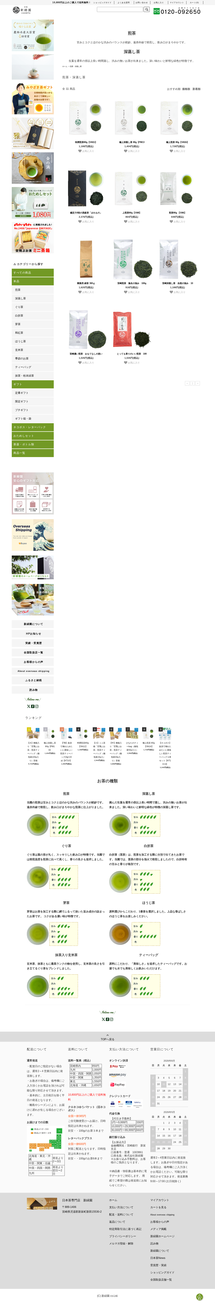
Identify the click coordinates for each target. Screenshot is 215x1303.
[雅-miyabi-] (33, 133)
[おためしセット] (33, 203)
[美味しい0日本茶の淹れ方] (33, 599)
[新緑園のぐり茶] (52, 877)
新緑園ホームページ (162, 1236)
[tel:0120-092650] (177, 11)
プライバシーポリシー (122, 1236)
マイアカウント (159, 1200)
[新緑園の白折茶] (134, 881)
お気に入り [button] (88, 151)
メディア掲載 (158, 1229)
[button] (194, 3)
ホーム (64, 66)
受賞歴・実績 (158, 1265)
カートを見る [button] (158, 1207)
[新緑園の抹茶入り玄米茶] (52, 986)
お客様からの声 (159, 1221)
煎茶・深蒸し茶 (76, 66)
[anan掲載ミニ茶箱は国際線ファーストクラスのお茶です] (33, 238)
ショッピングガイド (162, 1272)
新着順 (196, 89)
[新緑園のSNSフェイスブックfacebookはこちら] (32, 706)
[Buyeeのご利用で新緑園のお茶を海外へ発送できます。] (33, 534)
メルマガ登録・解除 (121, 1243)
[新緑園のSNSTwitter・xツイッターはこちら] (28, 706)
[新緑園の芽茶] (52, 933)
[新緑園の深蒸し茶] (134, 824)
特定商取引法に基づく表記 (125, 1229)
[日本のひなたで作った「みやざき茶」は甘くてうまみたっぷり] (33, 98)
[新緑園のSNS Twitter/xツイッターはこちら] (103, 1019)
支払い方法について (121, 1207)
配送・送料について (121, 1214)
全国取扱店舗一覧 (161, 1279)
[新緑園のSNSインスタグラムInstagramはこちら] (36, 706)
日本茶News (157, 1258)
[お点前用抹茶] (33, 168)
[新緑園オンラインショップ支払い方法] (117, 1084)
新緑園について (159, 1250)
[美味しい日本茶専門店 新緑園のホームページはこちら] (33, 567)
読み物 (33, 689)
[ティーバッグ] (33, 67)
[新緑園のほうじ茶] (134, 933)
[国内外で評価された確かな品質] (33, 35)
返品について (117, 1221)
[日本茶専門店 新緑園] (22, 10)
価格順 (186, 89)
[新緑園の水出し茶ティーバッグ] (134, 986)
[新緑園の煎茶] (53, 824)
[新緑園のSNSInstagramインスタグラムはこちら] (111, 1019)
